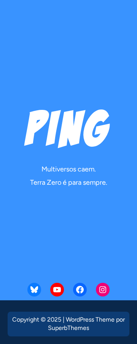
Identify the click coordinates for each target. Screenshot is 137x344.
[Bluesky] (34, 289)
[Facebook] (80, 289)
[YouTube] (57, 289)
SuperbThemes (68, 327)
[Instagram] (103, 289)
